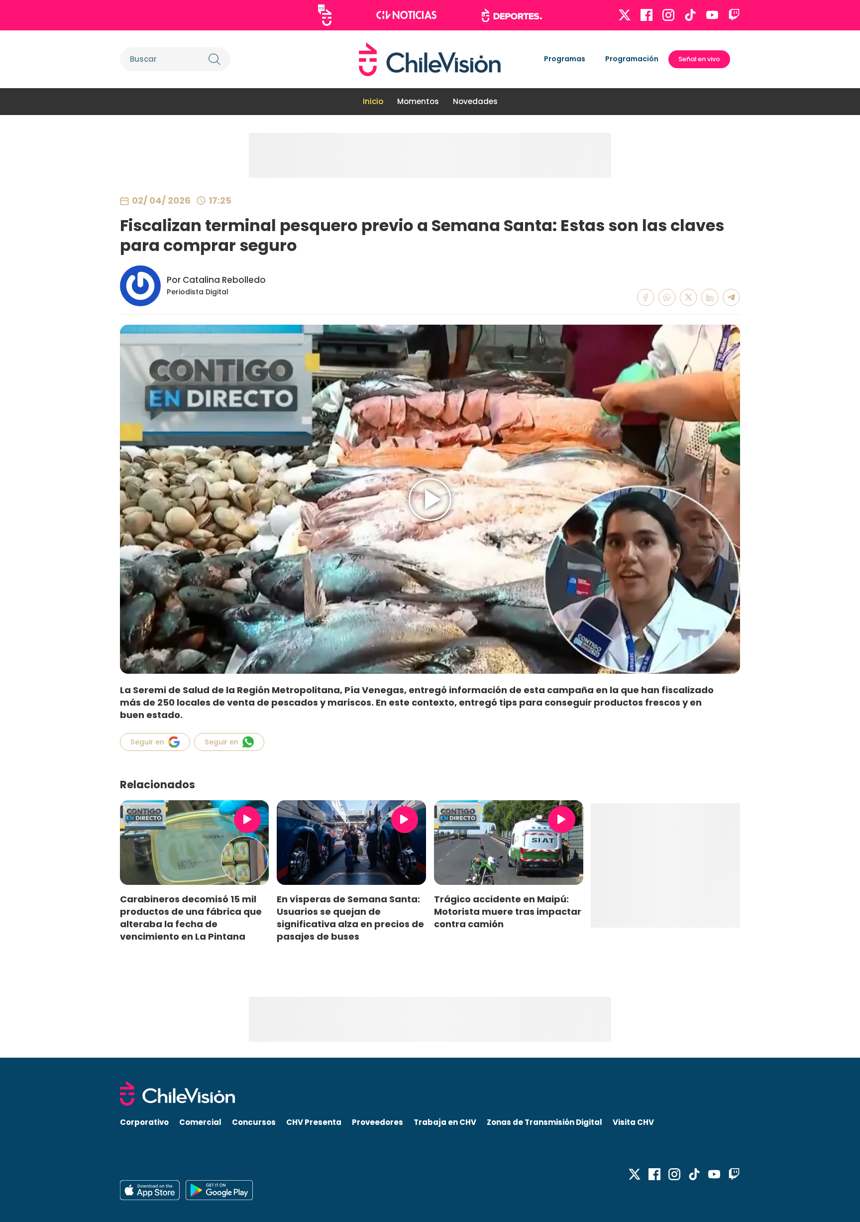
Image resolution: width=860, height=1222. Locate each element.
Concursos (254, 1122)
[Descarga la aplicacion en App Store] (219, 1190)
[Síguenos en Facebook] (646, 15)
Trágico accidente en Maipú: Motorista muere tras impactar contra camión (507, 911)
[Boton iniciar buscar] (214, 59)
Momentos (418, 101)
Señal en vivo (699, 59)
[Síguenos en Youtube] (712, 15)
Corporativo (144, 1122)
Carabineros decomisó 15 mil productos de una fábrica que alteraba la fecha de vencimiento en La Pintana (191, 918)
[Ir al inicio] (429, 59)
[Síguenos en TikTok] (690, 15)
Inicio (373, 101)
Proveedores (377, 1122)
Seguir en (147, 742)
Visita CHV (633, 1122)
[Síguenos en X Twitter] (625, 15)
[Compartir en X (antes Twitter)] (688, 297)
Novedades (475, 101)
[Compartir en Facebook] (645, 297)
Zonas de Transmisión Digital (544, 1122)
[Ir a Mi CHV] (324, 15)
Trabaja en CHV (445, 1122)
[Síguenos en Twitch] (734, 15)
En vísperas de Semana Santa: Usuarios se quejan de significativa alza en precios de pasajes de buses (350, 918)
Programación (631, 59)
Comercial (200, 1122)
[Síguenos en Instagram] (668, 15)
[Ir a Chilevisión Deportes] (512, 15)
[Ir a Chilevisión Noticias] (406, 15)
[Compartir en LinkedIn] (710, 297)
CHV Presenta (313, 1122)
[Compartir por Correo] (731, 297)
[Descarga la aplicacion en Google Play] (150, 1190)
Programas (564, 59)
